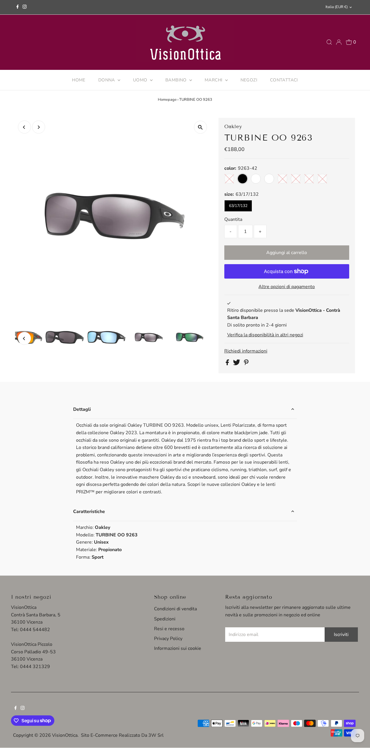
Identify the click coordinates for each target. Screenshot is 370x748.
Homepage (167, 99)
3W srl (156, 735)
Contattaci (284, 80)
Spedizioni (164, 619)
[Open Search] (329, 42)
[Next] (38, 127)
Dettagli (82, 409)
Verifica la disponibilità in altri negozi (265, 335)
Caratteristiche (89, 511)
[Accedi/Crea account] (338, 42)
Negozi (248, 80)
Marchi (214, 80)
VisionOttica (64, 735)
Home (79, 80)
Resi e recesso (169, 629)
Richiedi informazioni (245, 351)
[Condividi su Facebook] (228, 364)
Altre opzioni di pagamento (286, 286)
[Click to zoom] (200, 127)
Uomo (141, 80)
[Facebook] (17, 7)
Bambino (176, 80)
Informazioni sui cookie (177, 648)
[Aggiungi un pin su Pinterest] (246, 364)
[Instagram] (24, 7)
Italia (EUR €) (336, 7)
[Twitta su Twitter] (237, 364)
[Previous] (24, 127)
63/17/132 (238, 205)
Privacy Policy (168, 638)
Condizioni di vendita (175, 609)
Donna (107, 80)
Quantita (233, 219)
